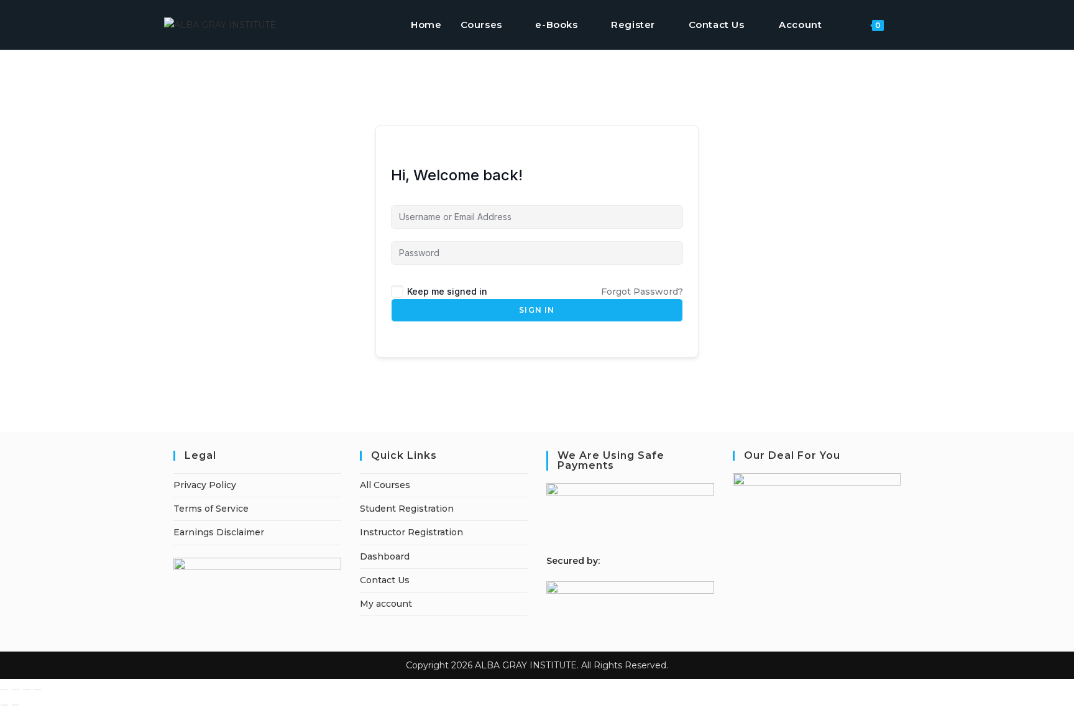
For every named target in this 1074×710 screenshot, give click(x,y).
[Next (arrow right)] (15, 705)
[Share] (26, 689)
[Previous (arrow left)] (4, 705)
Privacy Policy (204, 485)
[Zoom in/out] (4, 689)
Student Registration (407, 508)
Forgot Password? (642, 291)
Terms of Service (211, 508)
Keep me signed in (447, 291)
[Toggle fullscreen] (15, 689)
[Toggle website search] (906, 24)
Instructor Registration (411, 532)
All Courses (385, 485)
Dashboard (385, 556)
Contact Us (385, 580)
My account (386, 603)
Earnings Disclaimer (218, 532)
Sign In (536, 310)
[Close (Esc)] (38, 689)
